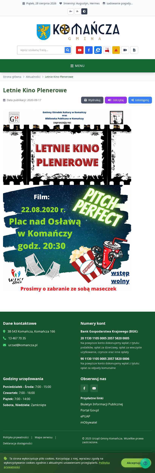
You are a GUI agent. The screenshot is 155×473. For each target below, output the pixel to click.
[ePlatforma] (98, 50)
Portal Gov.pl (90, 410)
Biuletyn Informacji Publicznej (102, 404)
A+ (70, 11)
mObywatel (89, 422)
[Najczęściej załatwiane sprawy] (125, 50)
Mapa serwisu (44, 437)
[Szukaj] (68, 50)
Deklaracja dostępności (17, 443)
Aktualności (33, 76)
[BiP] (107, 50)
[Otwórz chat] (145, 463)
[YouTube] (80, 50)
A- (77, 11)
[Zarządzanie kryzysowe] (116, 50)
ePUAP (85, 416)
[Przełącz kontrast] (84, 11)
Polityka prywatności (16, 437)
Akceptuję (134, 463)
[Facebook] (89, 50)
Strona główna (12, 76)
